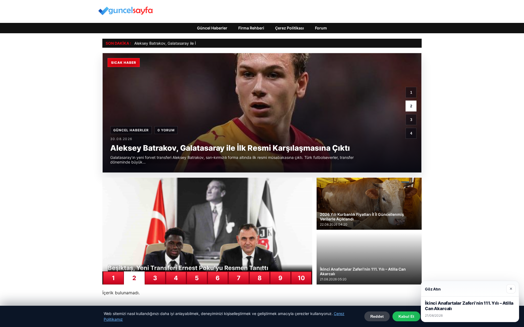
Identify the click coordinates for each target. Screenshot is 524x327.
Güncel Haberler (212, 28)
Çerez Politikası (289, 28)
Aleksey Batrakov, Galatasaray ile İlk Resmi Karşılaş (179, 43)
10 (301, 277)
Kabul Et (406, 316)
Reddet (377, 316)
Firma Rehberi (251, 28)
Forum (321, 28)
